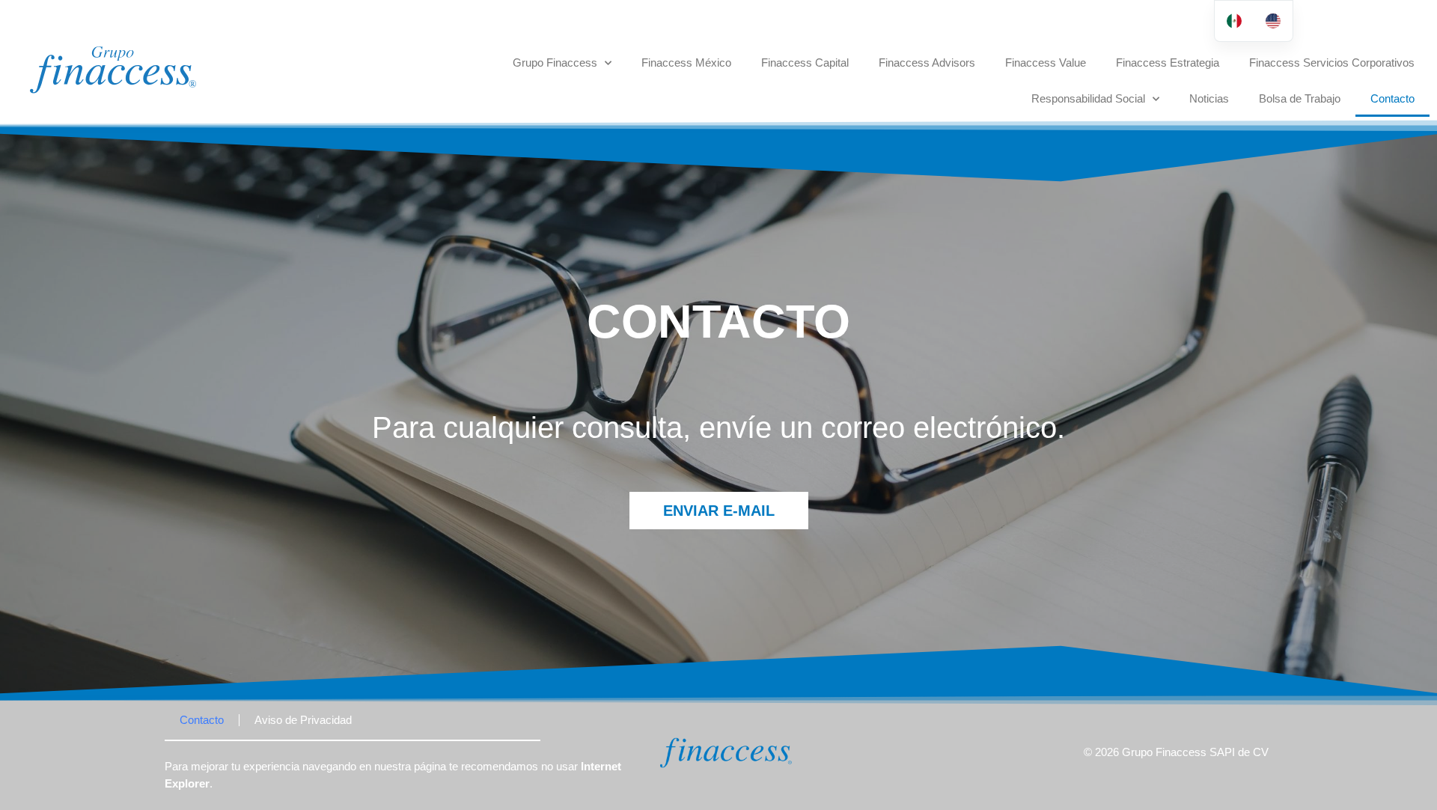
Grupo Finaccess (555, 62)
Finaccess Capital (805, 62)
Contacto (1392, 98)
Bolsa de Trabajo (1299, 98)
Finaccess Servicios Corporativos (1332, 62)
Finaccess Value (1045, 62)
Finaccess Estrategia (1167, 62)
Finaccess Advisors (927, 62)
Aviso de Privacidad (303, 719)
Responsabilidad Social (1088, 98)
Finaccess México (686, 62)
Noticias (1209, 98)
